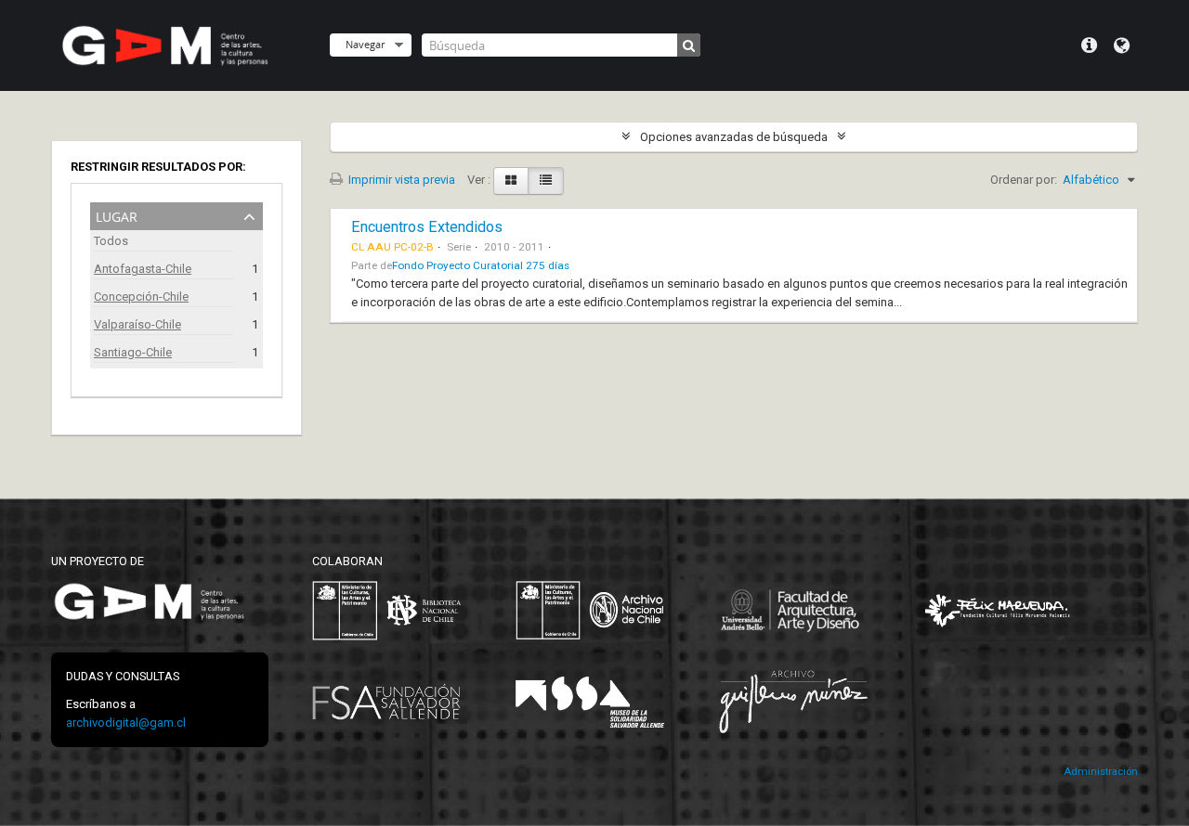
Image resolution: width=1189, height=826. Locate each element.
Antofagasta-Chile (142, 269)
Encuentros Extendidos (427, 227)
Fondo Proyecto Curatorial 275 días (480, 265)
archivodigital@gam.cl (126, 722)
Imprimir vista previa (400, 180)
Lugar (116, 214)
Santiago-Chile (133, 352)
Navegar (365, 44)
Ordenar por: (1023, 180)
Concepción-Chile (141, 296)
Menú (1089, 45)
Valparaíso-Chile (137, 324)
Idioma (1121, 45)
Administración (1101, 772)
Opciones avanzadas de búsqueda (734, 137)
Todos (111, 241)
